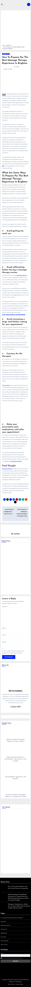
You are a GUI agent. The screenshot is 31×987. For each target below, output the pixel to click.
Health (6, 817)
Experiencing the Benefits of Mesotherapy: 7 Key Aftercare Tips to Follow (15, 759)
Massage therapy (7, 468)
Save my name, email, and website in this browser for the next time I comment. (13, 652)
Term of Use (4, 944)
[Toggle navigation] (2, 4)
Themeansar (18, 981)
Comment (5, 606)
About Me (3, 921)
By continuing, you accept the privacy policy (12, 958)
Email (4, 635)
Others (6, 833)
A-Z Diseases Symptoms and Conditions (12, 917)
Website (4, 642)
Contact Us (4, 929)
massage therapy (21, 275)
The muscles (5, 385)
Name (4, 628)
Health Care (6, 54)
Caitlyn (17, 66)
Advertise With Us (6, 925)
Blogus (11, 981)
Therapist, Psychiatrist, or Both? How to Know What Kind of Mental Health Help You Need (19, 906)
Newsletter (4, 933)
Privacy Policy (5, 940)
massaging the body (16, 461)
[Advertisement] (15, 27)
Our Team (3, 937)
